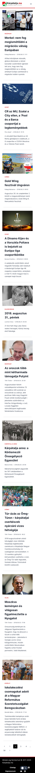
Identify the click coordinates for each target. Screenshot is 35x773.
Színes (7, 177)
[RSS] (25, 771)
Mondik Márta (9, 712)
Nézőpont (8, 33)
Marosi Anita (8, 465)
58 (4, 750)
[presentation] (17, 20)
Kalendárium (9, 309)
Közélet (7, 683)
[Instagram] (28, 767)
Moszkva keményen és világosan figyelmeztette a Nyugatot (16, 610)
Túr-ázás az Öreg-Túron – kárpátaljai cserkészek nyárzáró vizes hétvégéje (17, 522)
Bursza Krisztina (10, 259)
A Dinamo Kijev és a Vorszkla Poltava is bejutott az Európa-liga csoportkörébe (17, 246)
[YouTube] (21, 771)
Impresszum (10, 771)
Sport (7, 107)
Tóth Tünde (8, 380)
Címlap (13, 768)
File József (8, 132)
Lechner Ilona (9, 322)
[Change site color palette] (24, 768)
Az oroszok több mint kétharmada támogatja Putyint (16, 372)
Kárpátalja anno (11, 444)
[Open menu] (31, 3)
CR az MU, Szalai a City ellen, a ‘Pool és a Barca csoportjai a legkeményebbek (17, 119)
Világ (7, 598)
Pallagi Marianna (10, 54)
